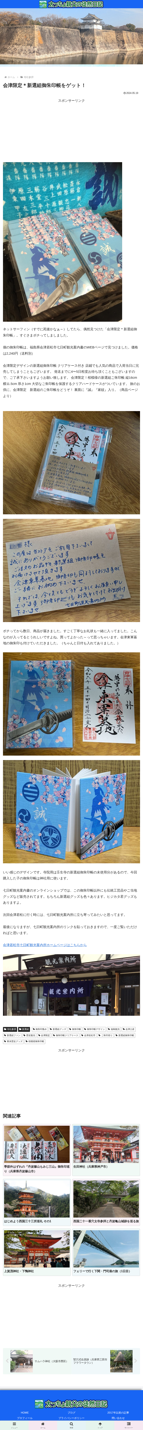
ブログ (71, 1412)
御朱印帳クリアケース (67, 1035)
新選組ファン (13, 1035)
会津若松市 (89, 1035)
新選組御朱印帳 (126, 1035)
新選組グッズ (59, 1029)
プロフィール (25, 1418)
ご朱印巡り (106, 1035)
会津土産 (129, 1029)
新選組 (25, 1029)
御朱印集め (41, 1029)
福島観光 (115, 1029)
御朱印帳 (76, 1029)
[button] (132, 854)
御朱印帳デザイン (96, 1029)
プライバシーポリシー (71, 1418)
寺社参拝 (11, 1029)
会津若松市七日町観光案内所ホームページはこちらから (45, 945)
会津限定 (45, 1035)
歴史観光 (30, 1035)
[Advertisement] (71, 130)
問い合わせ (118, 1418)
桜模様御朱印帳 (36, 1041)
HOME (25, 1412)
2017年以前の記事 (118, 1412)
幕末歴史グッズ (15, 1041)
